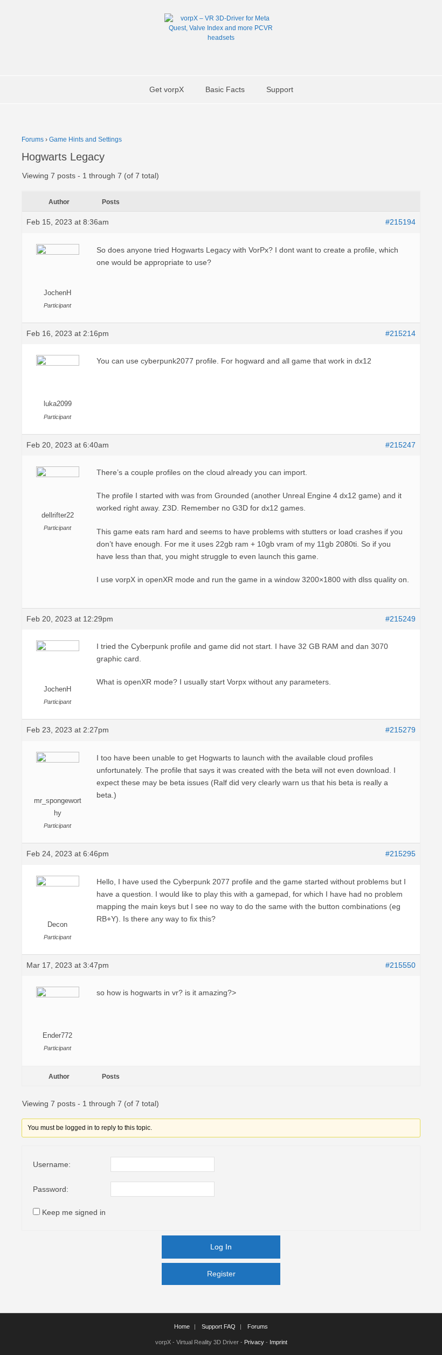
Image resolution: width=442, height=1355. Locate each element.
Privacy (254, 1342)
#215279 (400, 729)
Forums (33, 139)
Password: (50, 1189)
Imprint (278, 1342)
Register (221, 1273)
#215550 (400, 965)
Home (182, 1326)
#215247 (400, 445)
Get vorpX (166, 89)
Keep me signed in (74, 1212)
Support (279, 89)
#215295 (400, 853)
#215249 (400, 618)
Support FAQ (219, 1326)
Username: (52, 1164)
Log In (221, 1246)
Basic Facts (225, 89)
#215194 (400, 222)
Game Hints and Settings (85, 139)
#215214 (400, 333)
